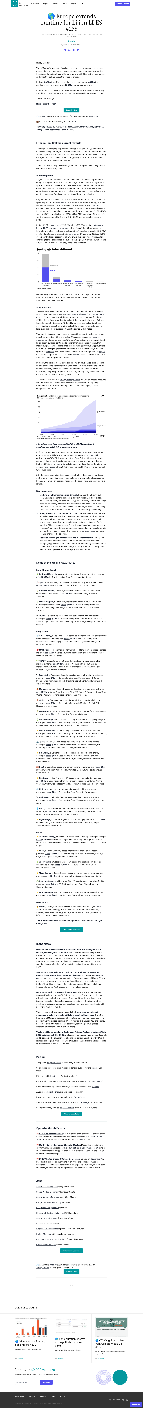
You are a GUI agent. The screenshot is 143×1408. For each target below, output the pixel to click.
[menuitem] (35, 3)
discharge (71, 234)
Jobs (63, 3)
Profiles (54, 3)
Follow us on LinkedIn (71, 1114)
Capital (73, 3)
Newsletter (35, 3)
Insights (45, 3)
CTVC (65, 45)
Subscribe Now (71, 110)
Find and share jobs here (71, 1251)
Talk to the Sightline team (72, 930)
